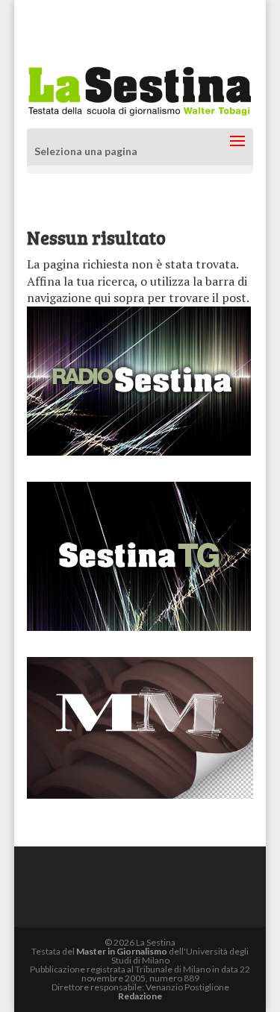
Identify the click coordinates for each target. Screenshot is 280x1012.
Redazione (140, 996)
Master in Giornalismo (121, 951)
